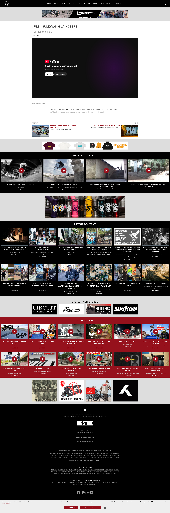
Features (70, 4)
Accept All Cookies (71, 508)
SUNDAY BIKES (71, 473)
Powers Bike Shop (100, 482)
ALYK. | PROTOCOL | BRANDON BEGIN (127, 369)
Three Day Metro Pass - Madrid (107, 126)
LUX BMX (76, 471)
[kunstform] (85, 14)
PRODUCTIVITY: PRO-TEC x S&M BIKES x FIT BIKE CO (99, 248)
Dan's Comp (68, 482)
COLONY (85, 469)
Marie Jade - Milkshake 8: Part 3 (63, 184)
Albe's (54, 482)
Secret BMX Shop (112, 482)
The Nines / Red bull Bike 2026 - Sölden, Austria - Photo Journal (155, 249)
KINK (63, 471)
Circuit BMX (60, 482)
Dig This (62, 4)
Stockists (88, 4)
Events (101, 4)
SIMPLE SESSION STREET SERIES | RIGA (42, 342)
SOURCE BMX (62, 473)
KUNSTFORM (69, 471)
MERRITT (89, 471)
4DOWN (113, 473)
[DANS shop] (125, 309)
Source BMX (76, 484)
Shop (95, 4)
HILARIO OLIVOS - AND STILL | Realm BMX (156, 369)
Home (49, 4)
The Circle (110, 4)
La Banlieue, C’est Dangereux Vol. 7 (21, 184)
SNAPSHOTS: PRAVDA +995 (156, 283)
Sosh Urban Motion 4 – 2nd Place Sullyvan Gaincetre (148, 185)
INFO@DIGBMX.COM (87, 441)
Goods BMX (83, 482)
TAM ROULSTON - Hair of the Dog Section (99, 342)
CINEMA (79, 469)
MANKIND (82, 471)
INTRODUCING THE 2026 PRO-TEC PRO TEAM (127, 284)
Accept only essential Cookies (91, 508)
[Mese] (71, 309)
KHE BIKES (58, 471)
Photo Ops (79, 4)
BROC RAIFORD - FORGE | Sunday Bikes (14, 342)
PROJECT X (119, 4)
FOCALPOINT (109, 469)
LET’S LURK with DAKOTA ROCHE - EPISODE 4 (71, 342)
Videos (55, 4)
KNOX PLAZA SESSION (127, 341)
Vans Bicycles (92, 484)
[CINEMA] (98, 391)
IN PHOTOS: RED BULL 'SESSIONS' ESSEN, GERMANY (71, 248)
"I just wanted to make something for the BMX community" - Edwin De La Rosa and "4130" (71, 286)
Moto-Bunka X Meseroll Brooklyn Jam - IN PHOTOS (42, 284)
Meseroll (90, 482)
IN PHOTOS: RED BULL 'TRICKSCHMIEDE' (43, 248)
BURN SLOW (72, 469)
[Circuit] (44, 309)
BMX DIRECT (61, 469)
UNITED (96, 473)
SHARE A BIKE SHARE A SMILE (84, 473)
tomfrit (85, 498)
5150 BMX (76, 482)
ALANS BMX (54, 469)
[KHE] (125, 391)
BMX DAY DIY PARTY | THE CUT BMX (14, 369)
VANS (100, 473)
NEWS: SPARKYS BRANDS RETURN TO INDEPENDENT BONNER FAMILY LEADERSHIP (127, 249)
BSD (67, 469)
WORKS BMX (107, 473)
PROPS (107, 471)
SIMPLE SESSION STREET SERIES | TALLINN (155, 342)
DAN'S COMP (100, 469)
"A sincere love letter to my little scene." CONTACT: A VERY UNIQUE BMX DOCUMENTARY (99, 285)
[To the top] (85, 410)
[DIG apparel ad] (85, 146)
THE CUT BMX (92, 469)
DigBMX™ (95, 415)
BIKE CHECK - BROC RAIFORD (99, 369)
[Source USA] (98, 309)
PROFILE (101, 471)
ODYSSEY (95, 471)
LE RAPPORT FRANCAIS (42, 369)
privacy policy (5, 503)
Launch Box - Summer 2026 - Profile (71, 369)
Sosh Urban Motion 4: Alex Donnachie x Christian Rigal (106, 185)
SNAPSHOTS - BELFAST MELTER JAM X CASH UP (14, 284)
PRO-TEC (112, 471)
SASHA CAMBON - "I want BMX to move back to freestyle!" (14, 248)
